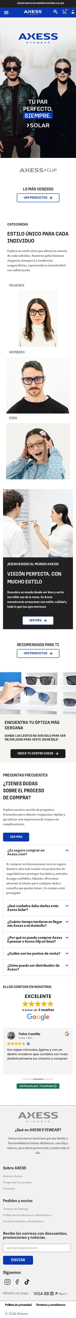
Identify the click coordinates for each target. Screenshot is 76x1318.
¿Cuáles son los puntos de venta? (33, 954)
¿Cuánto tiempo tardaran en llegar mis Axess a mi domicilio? (34, 924)
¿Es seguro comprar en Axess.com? (26, 852)
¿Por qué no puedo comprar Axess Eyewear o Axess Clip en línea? (34, 940)
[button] (6, 12)
